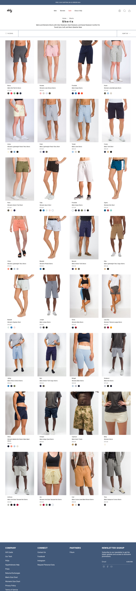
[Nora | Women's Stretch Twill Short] (19, 179)
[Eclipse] (44, 152)
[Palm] (82, 210)
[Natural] (44, 93)
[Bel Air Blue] (108, 93)
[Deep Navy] (79, 386)
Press (7, 569)
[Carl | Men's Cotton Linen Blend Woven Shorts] (84, 473)
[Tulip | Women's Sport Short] (52, 179)
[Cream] (17, 446)
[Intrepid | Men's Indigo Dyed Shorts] (52, 413)
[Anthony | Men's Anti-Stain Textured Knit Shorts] (19, 473)
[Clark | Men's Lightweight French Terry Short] (52, 120)
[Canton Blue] (111, 210)
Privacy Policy (10, 586)
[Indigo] (41, 444)
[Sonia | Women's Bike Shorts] (84, 296)
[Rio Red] (17, 505)
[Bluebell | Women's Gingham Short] (19, 296)
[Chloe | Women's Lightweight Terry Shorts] (19, 237)
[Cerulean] (73, 386)
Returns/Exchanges (12, 573)
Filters (10, 33)
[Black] (17, 93)
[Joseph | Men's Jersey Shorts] (52, 296)
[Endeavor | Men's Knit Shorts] (116, 354)
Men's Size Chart (11, 577)
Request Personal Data (46, 565)
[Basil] (47, 505)
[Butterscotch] (111, 327)
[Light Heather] (41, 152)
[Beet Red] (108, 327)
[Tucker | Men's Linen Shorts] (84, 120)
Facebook (41, 556)
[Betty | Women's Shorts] (116, 413)
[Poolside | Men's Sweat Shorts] (84, 62)
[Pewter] (8, 505)
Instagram (41, 561)
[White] (53, 210)
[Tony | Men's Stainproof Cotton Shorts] (116, 473)
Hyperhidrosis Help (12, 565)
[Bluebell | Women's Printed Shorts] (52, 237)
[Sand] (108, 152)
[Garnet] (79, 93)
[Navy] (20, 93)
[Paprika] (82, 93)
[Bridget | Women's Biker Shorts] (84, 354)
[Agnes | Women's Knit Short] (116, 179)
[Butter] (41, 505)
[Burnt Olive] (50, 93)
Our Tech (8, 556)
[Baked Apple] (11, 93)
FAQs (7, 561)
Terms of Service (11, 590)
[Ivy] (14, 93)
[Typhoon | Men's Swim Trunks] (84, 413)
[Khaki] (105, 269)
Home (64, 18)
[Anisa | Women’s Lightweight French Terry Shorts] (19, 120)
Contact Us (42, 552)
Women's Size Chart (12, 581)
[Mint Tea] (47, 210)
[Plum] (108, 210)
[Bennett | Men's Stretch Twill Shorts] (84, 237)
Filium (72, 552)
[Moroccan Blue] (105, 210)
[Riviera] (76, 93)
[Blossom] (50, 210)
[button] (55, 11)
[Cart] (129, 11)
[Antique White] (105, 444)
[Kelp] (76, 269)
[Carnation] (8, 269)
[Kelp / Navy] (76, 444)
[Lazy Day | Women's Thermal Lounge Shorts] (116, 296)
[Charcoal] (8, 93)
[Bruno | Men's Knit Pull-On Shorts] (19, 62)
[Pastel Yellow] (8, 152)
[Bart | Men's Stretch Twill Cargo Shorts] (52, 354)
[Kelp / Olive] (73, 444)
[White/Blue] (47, 93)
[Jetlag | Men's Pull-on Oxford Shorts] (19, 354)
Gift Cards (9, 552)
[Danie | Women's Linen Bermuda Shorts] (116, 62)
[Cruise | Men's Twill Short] (116, 120)
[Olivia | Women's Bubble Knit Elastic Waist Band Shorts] (19, 413)
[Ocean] (73, 93)
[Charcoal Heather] (105, 327)
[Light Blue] (14, 269)
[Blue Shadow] (14, 152)
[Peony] (41, 93)
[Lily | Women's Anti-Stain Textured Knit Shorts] (52, 473)
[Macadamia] (11, 210)
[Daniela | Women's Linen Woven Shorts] (52, 62)
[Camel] (73, 505)
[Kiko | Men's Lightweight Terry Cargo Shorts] (116, 237)
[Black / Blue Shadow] (73, 327)
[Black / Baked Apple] (76, 327)
